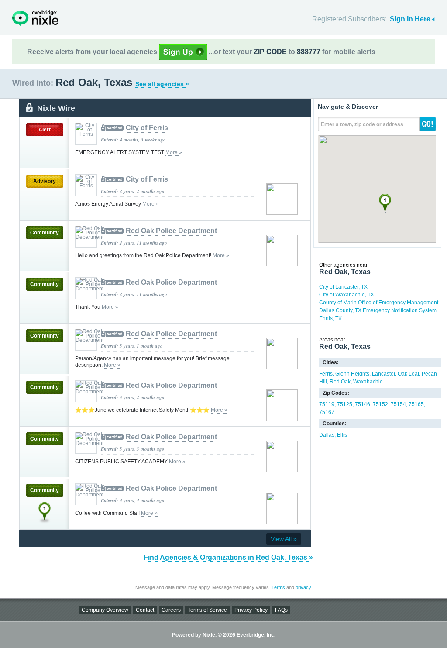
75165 (416, 404)
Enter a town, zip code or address (362, 124)
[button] (385, 203)
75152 (380, 404)
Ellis (342, 435)
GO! (427, 124)
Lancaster (383, 374)
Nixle (35, 18)
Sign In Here (410, 19)
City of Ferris (147, 127)
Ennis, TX (330, 318)
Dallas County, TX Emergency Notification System (378, 310)
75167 (326, 412)
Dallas (326, 435)
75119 (326, 404)
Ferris (326, 374)
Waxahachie (368, 382)
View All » (284, 538)
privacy (303, 587)
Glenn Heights (352, 374)
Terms (278, 587)
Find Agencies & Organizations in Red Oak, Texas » (228, 557)
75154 (398, 404)
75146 (362, 404)
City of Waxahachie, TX (346, 295)
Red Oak (340, 382)
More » (173, 152)
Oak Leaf (408, 374)
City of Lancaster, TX (343, 287)
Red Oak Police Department (171, 230)
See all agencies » (162, 83)
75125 (344, 404)
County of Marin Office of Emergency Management (378, 303)
